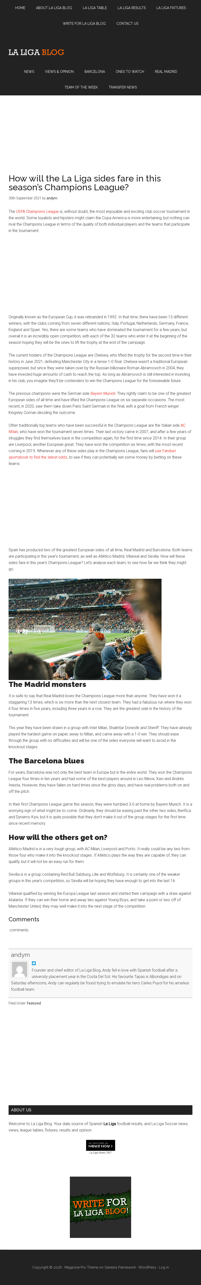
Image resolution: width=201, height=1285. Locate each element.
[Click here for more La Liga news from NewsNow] (100, 1145)
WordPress (147, 1267)
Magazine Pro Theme (81, 1267)
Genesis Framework (120, 1267)
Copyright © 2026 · (48, 1267)
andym (20, 954)
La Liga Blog (36, 52)
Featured (34, 1003)
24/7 (109, 1152)
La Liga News (97, 1152)
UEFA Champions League (37, 211)
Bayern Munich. (103, 393)
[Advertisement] (100, 129)
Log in (164, 1267)
